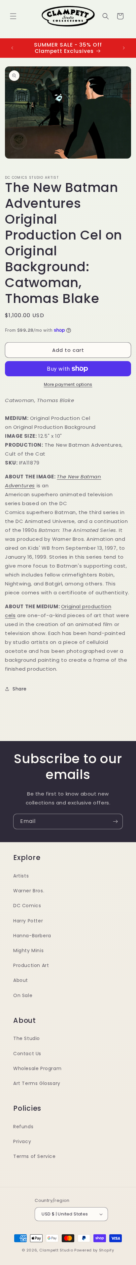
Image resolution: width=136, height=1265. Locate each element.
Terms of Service (34, 1156)
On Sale (22, 995)
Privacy (22, 1141)
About (20, 980)
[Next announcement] (124, 48)
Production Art (31, 965)
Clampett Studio (56, 1250)
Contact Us (27, 1053)
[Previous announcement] (12, 48)
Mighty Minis (28, 950)
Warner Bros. (28, 890)
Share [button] (20, 689)
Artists (21, 876)
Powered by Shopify (94, 1250)
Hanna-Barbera (32, 935)
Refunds (23, 1126)
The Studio (26, 1038)
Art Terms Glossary (36, 1083)
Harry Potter (28, 920)
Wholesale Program (37, 1068)
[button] (13, 16)
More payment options (68, 384)
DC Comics (27, 905)
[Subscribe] (115, 821)
